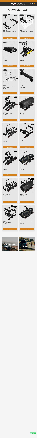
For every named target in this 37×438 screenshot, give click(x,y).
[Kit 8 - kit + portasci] (27, 185)
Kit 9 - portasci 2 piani (7, 222)
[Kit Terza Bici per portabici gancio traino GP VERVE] (10, 76)
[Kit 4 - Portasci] (27, 131)
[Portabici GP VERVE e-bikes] (27, 49)
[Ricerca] (31, 4)
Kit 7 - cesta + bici (6, 194)
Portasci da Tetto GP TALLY (25, 86)
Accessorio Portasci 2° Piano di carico (26, 31)
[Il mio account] (32, 4)
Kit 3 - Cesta (5, 140)
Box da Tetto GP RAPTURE (8, 58)
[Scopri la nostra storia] (10, 244)
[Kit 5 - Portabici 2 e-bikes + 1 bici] (10, 158)
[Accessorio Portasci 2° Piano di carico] (27, 22)
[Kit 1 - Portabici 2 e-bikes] (10, 103)
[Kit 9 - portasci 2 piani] (10, 212)
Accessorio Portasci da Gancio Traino (9, 31)
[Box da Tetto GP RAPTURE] (10, 49)
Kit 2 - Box (22, 113)
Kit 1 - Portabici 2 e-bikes (7, 113)
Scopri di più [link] (6, 248)
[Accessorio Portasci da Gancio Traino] (10, 22)
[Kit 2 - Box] (27, 103)
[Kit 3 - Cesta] (10, 131)
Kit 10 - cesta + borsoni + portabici (26, 221)
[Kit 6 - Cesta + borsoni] (27, 158)
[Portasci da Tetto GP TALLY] (27, 76)
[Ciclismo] (27, 244)
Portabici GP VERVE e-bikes (25, 58)
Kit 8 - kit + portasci (23, 194)
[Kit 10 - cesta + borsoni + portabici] (27, 212)
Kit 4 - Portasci (22, 140)
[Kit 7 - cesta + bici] (10, 185)
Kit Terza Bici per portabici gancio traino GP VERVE (9, 87)
